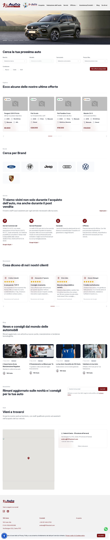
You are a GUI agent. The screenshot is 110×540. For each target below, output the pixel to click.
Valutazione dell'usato (53, 5)
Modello (32, 57)
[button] (28, 458)
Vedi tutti (103, 211)
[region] (55, 117)
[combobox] (15, 61)
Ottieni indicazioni (83, 446)
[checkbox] (3, 69)
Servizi (66, 5)
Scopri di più (7, 244)
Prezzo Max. (86, 57)
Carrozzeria (59, 57)
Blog (98, 5)
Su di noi (104, 5)
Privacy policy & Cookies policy (75, 535)
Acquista (41, 5)
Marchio (5, 57)
